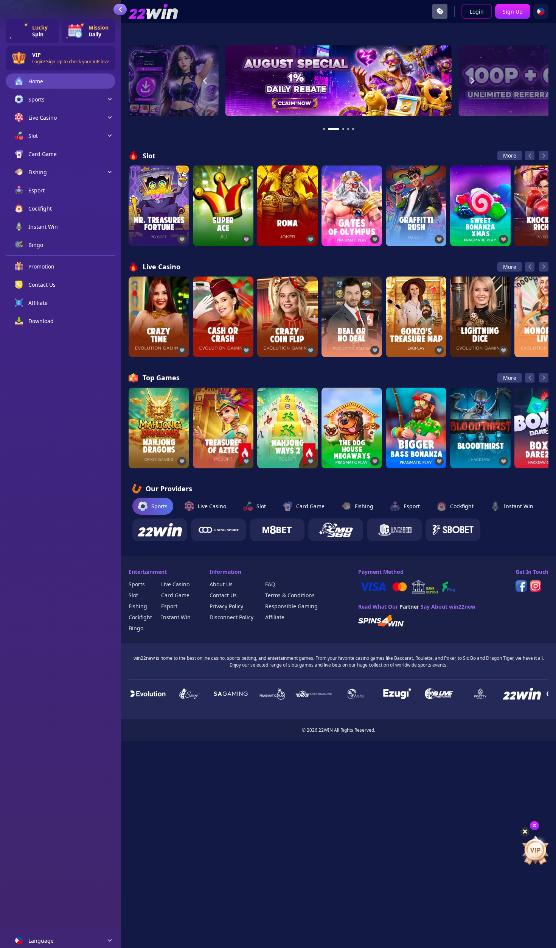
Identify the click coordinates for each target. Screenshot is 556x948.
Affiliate (274, 617)
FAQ (270, 584)
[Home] (153, 11)
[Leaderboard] (535, 850)
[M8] (277, 530)
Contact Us (223, 595)
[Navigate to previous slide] (205, 80)
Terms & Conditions (290, 595)
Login (477, 11)
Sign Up (513, 11)
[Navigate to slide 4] (348, 129)
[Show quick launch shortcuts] (534, 825)
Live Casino (175, 584)
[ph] (540, 11)
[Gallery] (338, 81)
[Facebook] (521, 586)
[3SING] (218, 530)
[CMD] (335, 530)
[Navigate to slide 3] (343, 129)
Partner (409, 606)
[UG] (394, 530)
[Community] (439, 11)
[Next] (543, 155)
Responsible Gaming (291, 606)
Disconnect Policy (231, 617)
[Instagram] (535, 586)
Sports (137, 584)
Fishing (138, 606)
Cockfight (140, 617)
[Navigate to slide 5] (353, 129)
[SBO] (453, 530)
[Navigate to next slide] (472, 80)
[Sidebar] (120, 9)
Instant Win (176, 617)
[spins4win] (381, 620)
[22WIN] (159, 530)
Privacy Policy (226, 606)
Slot (133, 595)
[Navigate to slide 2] (333, 129)
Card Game (175, 595)
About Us (221, 584)
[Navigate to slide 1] (323, 129)
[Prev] (529, 155)
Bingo (136, 628)
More (509, 155)
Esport (169, 606)
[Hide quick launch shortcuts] (525, 831)
